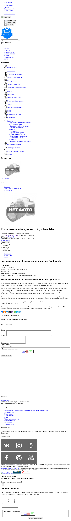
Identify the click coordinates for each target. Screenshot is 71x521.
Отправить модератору (35, 518)
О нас (6, 417)
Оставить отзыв (13, 235)
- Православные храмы (16, 132)
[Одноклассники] (4, 312)
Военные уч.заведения (14, 77)
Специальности (9, 57)
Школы (9, 154)
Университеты (12, 81)
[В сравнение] (1, 182)
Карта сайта (8, 422)
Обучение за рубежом (14, 114)
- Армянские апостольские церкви (19, 122)
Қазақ (11, 24)
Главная (6, 49)
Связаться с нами (9, 420)
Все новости (5, 400)
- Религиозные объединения (17, 136)
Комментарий (5, 343)
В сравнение (31, 235)
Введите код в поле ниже (10, 349)
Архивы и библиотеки (14, 74)
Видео (6, 59)
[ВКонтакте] (2, 312)
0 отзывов (4, 235)
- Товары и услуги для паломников (19, 141)
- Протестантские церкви (16, 134)
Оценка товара (5, 344)
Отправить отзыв (6, 355)
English (13, 22)
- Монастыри (12, 131)
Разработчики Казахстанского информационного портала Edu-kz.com (26, 410)
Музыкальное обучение (14, 107)
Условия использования (11, 419)
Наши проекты (9, 415)
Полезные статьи (9, 54)
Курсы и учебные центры (15, 101)
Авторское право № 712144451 (10, 468)
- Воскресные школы (15, 124)
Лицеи (9, 104)
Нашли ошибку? (6, 240)
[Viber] (12, 312)
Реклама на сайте (9, 412)
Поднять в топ (5, 242)
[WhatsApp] (15, 312)
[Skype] (17, 312)
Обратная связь (9, 424)
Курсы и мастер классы (14, 97)
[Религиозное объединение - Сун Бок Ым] (20, 224)
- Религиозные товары (15, 138)
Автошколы (11, 71)
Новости (7, 50)
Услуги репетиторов (13, 148)
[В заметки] (3, 182)
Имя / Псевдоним (6, 325)
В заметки (22, 235)
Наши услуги (8, 414)
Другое (9, 91)
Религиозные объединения (12, 188)
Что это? (11, 237)
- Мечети (11, 129)
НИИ (9, 111)
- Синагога (12, 139)
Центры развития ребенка (15, 151)
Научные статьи (9, 52)
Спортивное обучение (14, 144)
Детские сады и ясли (13, 84)
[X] (10, 312)
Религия (10, 121)
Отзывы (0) (8, 255)
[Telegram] (20, 312)
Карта (6, 257)
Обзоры (6, 55)
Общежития (11, 117)
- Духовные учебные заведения (18, 126)
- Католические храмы (15, 127)
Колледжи (10, 94)
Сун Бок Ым (5, 179)
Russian (13, 20)
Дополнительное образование (16, 87)
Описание (7, 254)
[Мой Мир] (7, 312)
